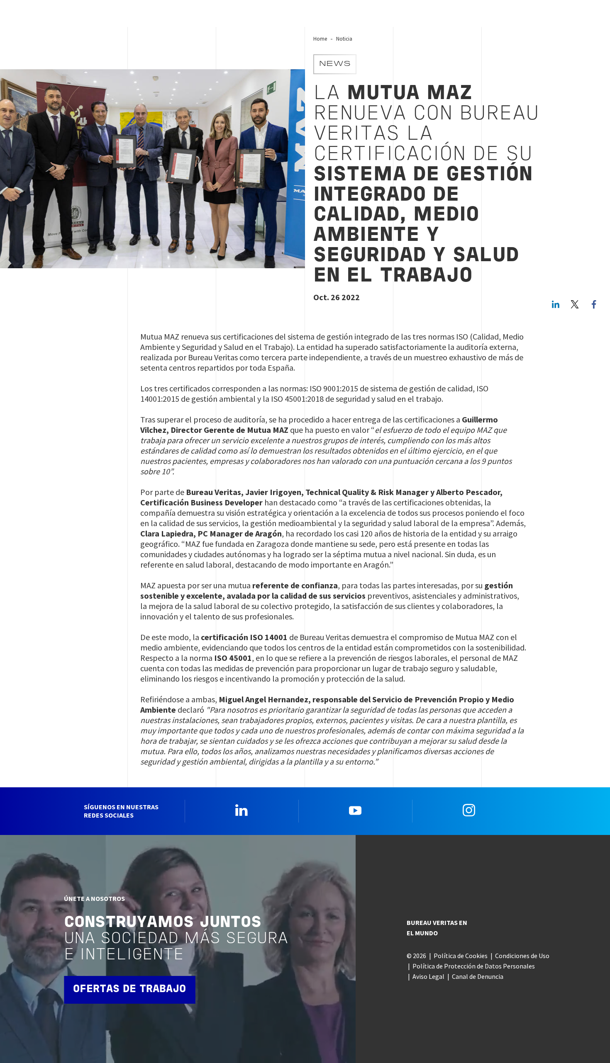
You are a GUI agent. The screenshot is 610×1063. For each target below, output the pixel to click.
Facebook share (594, 304)
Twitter (575, 304)
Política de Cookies (461, 955)
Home (320, 38)
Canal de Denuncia (477, 976)
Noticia (344, 38)
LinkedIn (555, 304)
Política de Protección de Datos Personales (473, 966)
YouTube (355, 810)
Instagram (469, 810)
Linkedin (241, 810)
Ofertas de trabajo (129, 989)
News (335, 64)
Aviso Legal (428, 976)
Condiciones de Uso (522, 955)
